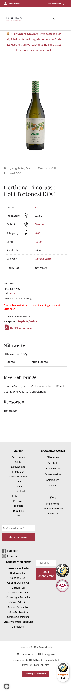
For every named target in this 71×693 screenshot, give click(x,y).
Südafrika (18, 510)
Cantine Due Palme (18, 582)
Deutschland (18, 466)
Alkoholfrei (52, 457)
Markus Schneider (18, 607)
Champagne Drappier (18, 597)
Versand (13, 293)
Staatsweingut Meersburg (18, 621)
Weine (33, 321)
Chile (18, 461)
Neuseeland (18, 491)
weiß (37, 207)
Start (7, 168)
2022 (38, 233)
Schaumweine (53, 474)
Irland (18, 481)
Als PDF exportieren (21, 328)
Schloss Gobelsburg (18, 616)
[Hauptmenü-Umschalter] (63, 19)
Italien (38, 241)
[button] (54, 19)
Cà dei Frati (18, 587)
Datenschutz (51, 660)
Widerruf (53, 513)
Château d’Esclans (18, 592)
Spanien (18, 505)
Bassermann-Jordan (18, 568)
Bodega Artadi (18, 572)
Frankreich (18, 471)
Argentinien (18, 456)
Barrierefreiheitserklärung (35, 664)
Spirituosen (52, 479)
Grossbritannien (18, 476)
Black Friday (53, 468)
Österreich (18, 495)
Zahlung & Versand (53, 508)
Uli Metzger (18, 626)
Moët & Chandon (18, 611)
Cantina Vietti (43, 258)
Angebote (18, 168)
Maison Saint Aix (18, 602)
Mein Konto (53, 503)
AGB (28, 660)
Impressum (18, 660)
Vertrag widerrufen (35, 673)
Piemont (39, 224)
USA (18, 515)
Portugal (18, 500)
